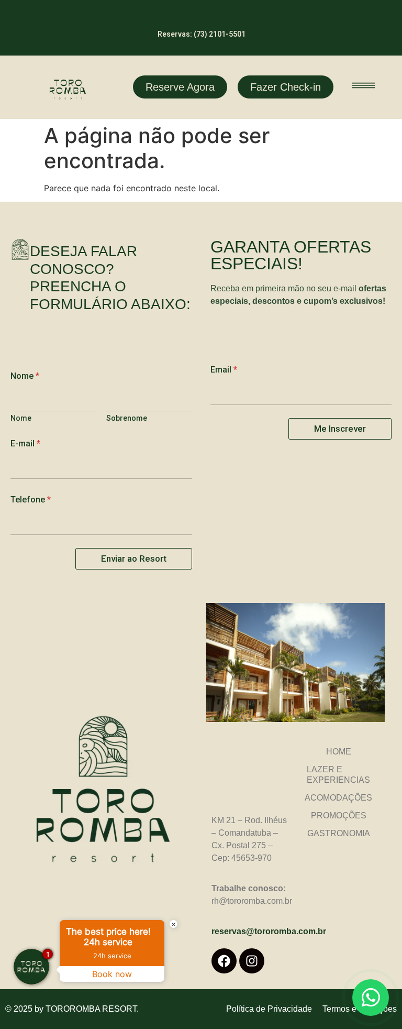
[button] (363, 87)
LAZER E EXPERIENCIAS (338, 774)
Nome (20, 418)
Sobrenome (126, 418)
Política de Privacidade (269, 1008)
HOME (338, 751)
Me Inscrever (340, 428)
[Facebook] (224, 960)
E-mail (25, 443)
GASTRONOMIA (338, 833)
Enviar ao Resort (133, 558)
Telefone (30, 500)
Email (223, 370)
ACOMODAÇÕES (338, 797)
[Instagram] (251, 960)
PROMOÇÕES (338, 815)
